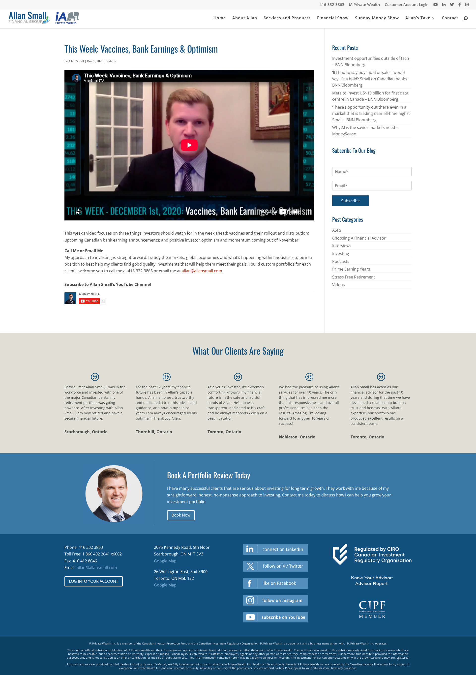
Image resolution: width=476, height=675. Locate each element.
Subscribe (350, 201)
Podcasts (340, 261)
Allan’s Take (417, 18)
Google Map (165, 561)
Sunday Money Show (377, 18)
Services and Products (287, 18)
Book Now (181, 515)
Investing (340, 253)
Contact (450, 18)
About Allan (244, 18)
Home (219, 18)
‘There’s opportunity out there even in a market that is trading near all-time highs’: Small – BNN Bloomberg (371, 113)
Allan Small (76, 61)
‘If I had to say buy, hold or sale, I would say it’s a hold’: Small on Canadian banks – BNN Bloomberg (371, 79)
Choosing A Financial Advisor (359, 238)
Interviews (341, 245)
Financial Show (333, 18)
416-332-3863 (332, 5)
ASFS (336, 230)
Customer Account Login (407, 5)
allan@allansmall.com (202, 271)
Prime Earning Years (351, 269)
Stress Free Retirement (353, 277)
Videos (111, 61)
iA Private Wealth (364, 5)
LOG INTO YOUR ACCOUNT (93, 581)
